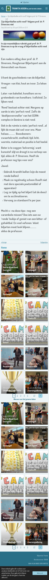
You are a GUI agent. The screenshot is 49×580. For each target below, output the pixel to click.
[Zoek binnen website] (2, 8)
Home (3, 16)
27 (34, 396)
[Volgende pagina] (40, 396)
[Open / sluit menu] (46, 8)
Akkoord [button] (40, 573)
